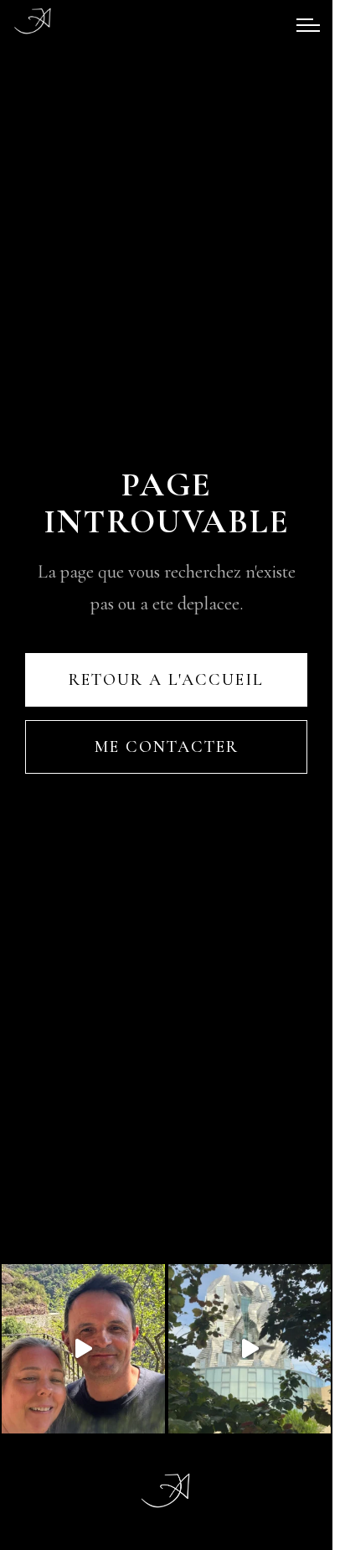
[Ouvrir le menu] (308, 25)
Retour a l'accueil (166, 680)
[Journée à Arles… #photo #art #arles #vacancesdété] (250, 1348)
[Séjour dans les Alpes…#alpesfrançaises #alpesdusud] (83, 1348)
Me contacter (167, 747)
